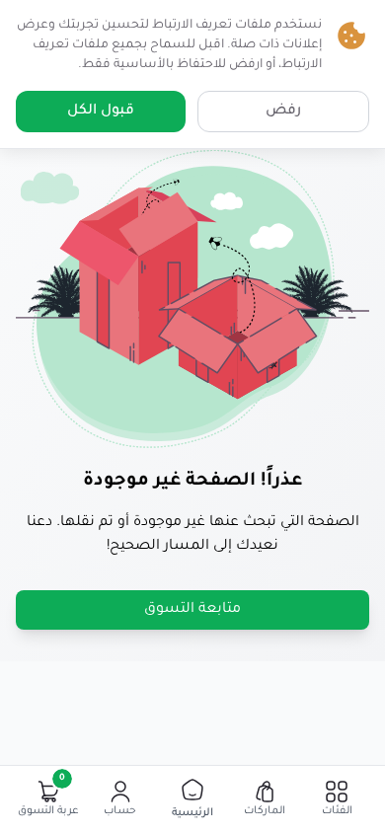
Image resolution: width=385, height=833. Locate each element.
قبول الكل (100, 111)
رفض (283, 111)
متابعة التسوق (192, 610)
